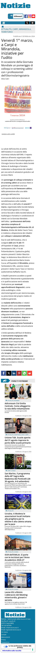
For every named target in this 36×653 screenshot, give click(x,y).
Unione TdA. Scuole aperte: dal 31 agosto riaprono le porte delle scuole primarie (18, 440)
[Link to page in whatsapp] (24, 373)
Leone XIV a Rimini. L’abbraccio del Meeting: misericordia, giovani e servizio (16, 596)
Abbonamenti (5, 637)
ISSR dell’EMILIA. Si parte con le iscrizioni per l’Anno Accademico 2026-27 (17, 557)
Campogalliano (19, 435)
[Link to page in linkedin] (14, 373)
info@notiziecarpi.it (12, 628)
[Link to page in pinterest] (19, 373)
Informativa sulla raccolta (11, 651)
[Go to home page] (3, 22)
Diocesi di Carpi (25, 619)
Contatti (3, 635)
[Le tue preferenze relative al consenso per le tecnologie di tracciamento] (32, 649)
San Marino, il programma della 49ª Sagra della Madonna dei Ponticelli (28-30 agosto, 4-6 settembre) (18, 477)
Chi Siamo (4, 632)
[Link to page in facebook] (3, 373)
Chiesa (13, 471)
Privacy (3, 640)
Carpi (27, 435)
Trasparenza (5, 642)
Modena (16, 400)
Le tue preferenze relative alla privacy (20, 646)
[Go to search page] (27, 22)
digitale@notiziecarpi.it (13, 630)
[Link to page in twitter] (8, 373)
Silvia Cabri (5, 79)
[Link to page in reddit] (29, 373)
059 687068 (7, 625)
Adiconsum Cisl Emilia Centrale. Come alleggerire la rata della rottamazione (17, 406)
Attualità (10, 400)
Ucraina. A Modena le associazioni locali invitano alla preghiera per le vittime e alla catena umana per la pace (18, 518)
